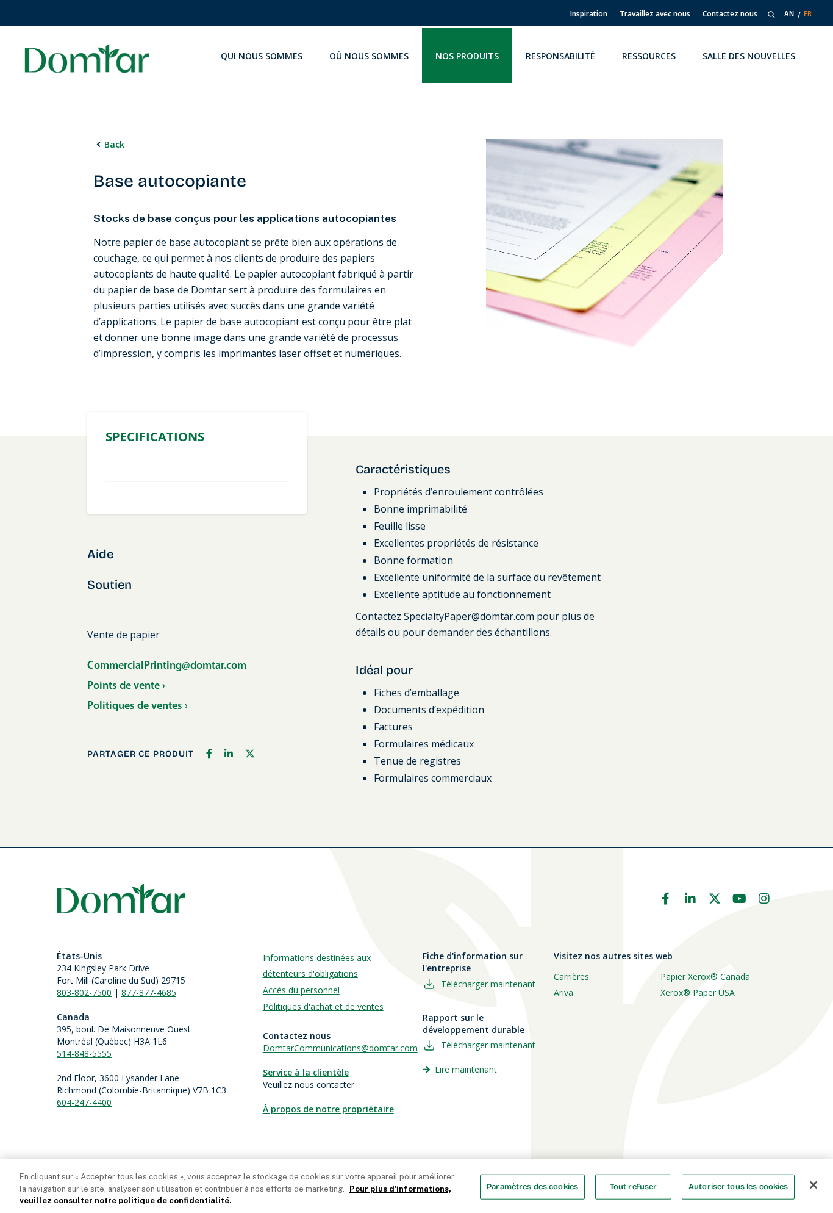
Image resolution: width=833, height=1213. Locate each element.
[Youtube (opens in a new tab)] (740, 899)
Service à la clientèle (306, 1072)
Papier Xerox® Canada (705, 976)
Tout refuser (633, 1186)
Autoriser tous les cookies (738, 1186)
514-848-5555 (84, 1053)
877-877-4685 (148, 992)
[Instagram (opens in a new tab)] (764, 899)
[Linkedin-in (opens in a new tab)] (690, 899)
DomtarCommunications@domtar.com (340, 1048)
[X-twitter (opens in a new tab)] (715, 899)
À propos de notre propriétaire (328, 1109)
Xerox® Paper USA (697, 992)
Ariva (563, 992)
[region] (416, 1186)
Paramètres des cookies (532, 1186)
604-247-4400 (84, 1102)
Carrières (571, 976)
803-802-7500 (84, 992)
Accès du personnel (301, 990)
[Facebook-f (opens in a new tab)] (665, 899)
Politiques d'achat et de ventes (323, 1006)
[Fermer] (813, 1185)
